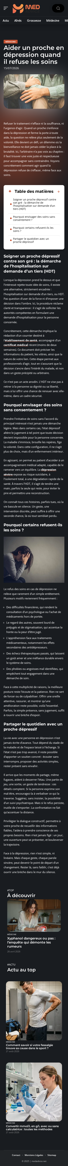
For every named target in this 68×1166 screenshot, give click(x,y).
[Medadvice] (26, 8)
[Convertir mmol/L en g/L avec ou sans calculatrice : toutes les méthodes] (34, 1092)
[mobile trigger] (7, 8)
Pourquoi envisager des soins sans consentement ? (34, 218)
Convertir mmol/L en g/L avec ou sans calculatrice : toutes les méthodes (32, 1127)
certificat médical (16, 345)
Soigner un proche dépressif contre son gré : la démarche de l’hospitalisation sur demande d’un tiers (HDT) (34, 204)
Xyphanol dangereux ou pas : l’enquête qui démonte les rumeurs (31, 942)
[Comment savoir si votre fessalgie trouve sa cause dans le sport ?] (34, 1010)
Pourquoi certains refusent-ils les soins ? (33, 229)
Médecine (10, 41)
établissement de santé (21, 340)
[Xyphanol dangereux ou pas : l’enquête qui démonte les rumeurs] (34, 915)
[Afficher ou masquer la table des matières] (56, 191)
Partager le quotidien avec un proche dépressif (31, 240)
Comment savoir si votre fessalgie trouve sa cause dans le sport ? (29, 1046)
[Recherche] (58, 8)
